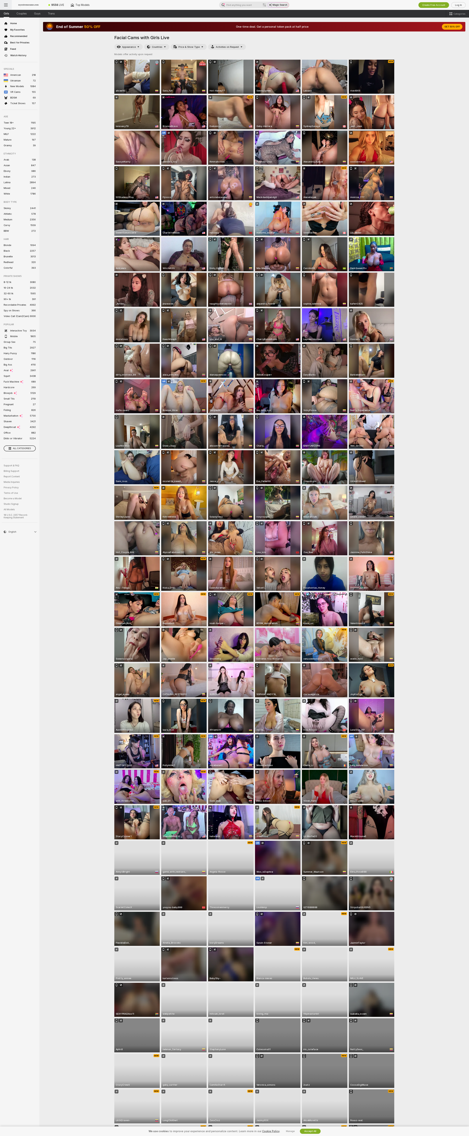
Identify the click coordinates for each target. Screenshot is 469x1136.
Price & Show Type (189, 47)
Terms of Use (11, 493)
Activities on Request (227, 47)
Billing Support (11, 471)
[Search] (264, 5)
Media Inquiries (12, 482)
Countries (157, 47)
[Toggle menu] (6, 5)
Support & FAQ (11, 465)
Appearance (129, 47)
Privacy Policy (11, 487)
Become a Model (13, 498)
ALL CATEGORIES (22, 448)
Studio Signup (11, 504)
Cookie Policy (270, 1131)
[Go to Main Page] (28, 5)
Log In (458, 5)
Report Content (12, 476)
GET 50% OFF (452, 26)
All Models (9, 509)
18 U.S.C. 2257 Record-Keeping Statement (16, 516)
